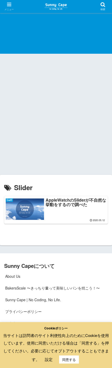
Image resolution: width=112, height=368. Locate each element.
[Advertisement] (56, 116)
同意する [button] (69, 359)
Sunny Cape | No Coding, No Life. (33, 299)
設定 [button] (49, 359)
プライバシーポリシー (23, 311)
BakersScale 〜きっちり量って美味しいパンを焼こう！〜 (52, 288)
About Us (12, 276)
